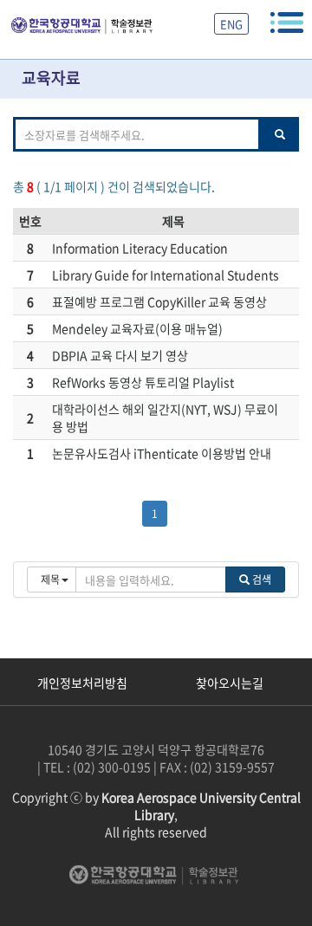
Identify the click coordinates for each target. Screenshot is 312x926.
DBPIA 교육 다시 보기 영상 (120, 355)
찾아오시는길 (229, 682)
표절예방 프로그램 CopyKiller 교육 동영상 (159, 301)
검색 (260, 579)
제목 (173, 221)
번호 (30, 221)
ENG (231, 24)
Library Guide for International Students (165, 274)
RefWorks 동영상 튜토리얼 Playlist (143, 382)
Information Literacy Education (140, 247)
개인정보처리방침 (82, 682)
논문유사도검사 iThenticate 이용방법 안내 (161, 453)
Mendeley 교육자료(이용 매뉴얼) (137, 328)
